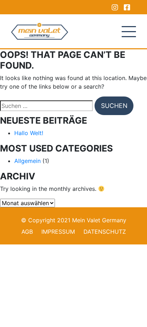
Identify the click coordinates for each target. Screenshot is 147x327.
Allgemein (27, 160)
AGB (27, 231)
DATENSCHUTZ (104, 231)
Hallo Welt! (28, 133)
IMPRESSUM (58, 231)
